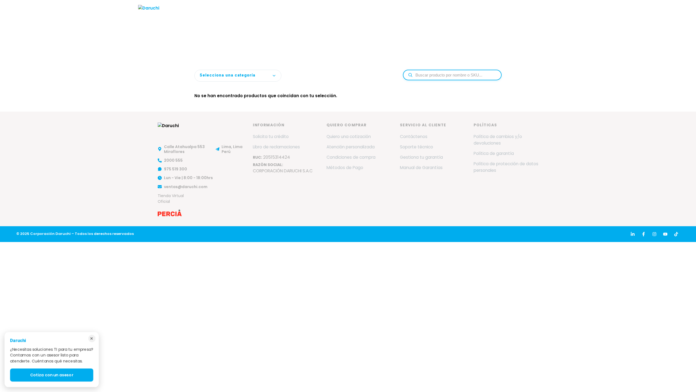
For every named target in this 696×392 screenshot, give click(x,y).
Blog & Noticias (464, 14)
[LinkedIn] (632, 234)
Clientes (428, 14)
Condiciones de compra (351, 157)
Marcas (297, 14)
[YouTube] (665, 234)
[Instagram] (654, 234)
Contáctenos (413, 136)
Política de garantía (494, 153)
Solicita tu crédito (271, 136)
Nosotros (269, 14)
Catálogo (399, 14)
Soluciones (363, 14)
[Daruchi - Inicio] (148, 14)
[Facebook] (643, 234)
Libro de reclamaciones (276, 147)
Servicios (328, 14)
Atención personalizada (351, 147)
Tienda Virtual (538, 14)
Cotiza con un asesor (51, 375)
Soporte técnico (416, 147)
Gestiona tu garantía (421, 157)
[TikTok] (676, 234)
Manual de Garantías (421, 167)
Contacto (501, 14)
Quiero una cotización (349, 136)
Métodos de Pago (345, 167)
